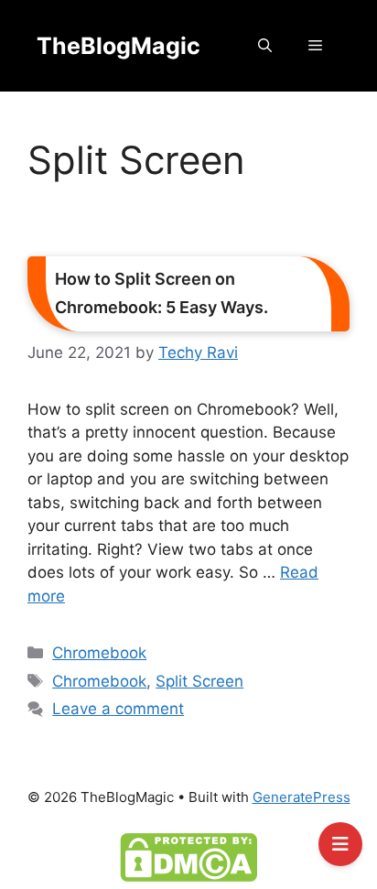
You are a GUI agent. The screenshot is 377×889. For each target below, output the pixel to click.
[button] (265, 45)
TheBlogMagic (118, 46)
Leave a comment (118, 708)
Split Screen (199, 681)
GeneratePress (301, 797)
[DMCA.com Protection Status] (188, 857)
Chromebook (99, 653)
